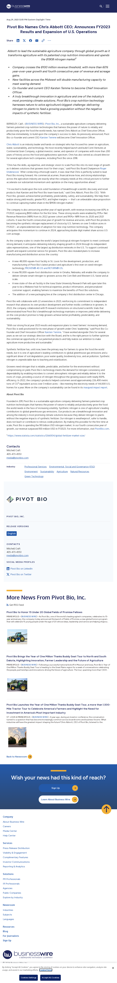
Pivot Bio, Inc (52, 123)
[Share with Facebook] (30, 40)
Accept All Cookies (50, 977)
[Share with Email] (37, 40)
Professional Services (36, 466)
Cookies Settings (28, 977)
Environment (31, 471)
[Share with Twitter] (24, 40)
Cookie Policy (46, 970)
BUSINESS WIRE (34, 123)
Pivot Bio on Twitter (21, 574)
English (12, 533)
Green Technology (34, 476)
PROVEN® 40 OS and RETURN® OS (44, 268)
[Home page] (18, 6)
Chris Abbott (13, 144)
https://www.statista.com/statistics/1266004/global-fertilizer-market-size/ (46, 435)
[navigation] (107, 6)
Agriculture (62, 471)
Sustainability (47, 471)
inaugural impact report (95, 387)
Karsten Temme (48, 137)
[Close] (113, 968)
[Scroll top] (106, 809)
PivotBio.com (102, 428)
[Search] (101, 6)
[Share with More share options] (49, 40)
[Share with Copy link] (43, 40)
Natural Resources (79, 471)
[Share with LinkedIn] (18, 40)
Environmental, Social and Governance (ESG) (72, 466)
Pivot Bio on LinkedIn (22, 568)
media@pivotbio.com (18, 457)
